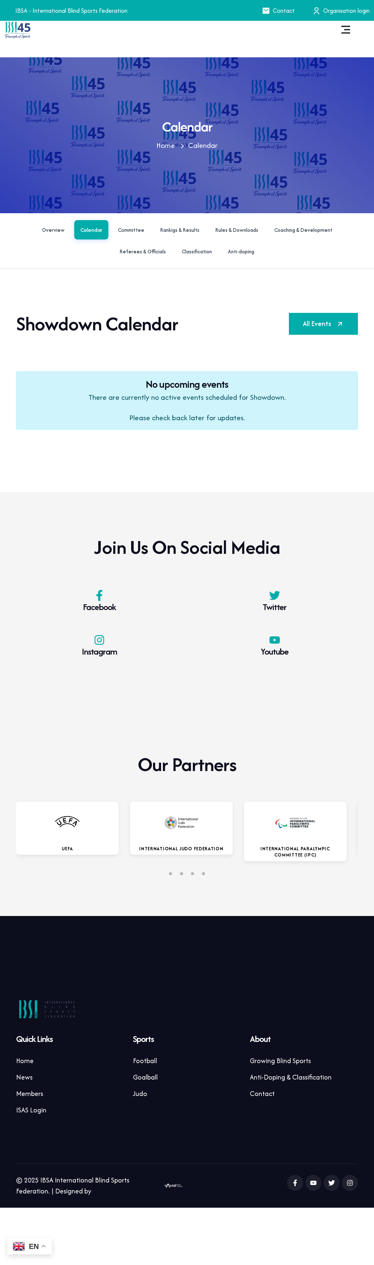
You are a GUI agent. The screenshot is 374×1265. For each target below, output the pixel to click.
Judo (140, 1094)
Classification (197, 251)
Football (145, 1061)
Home (165, 145)
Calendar (91, 230)
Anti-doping (241, 251)
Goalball (145, 1077)
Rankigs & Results (179, 230)
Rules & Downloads (236, 230)
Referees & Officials (143, 251)
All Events (317, 324)
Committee (131, 230)
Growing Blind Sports (280, 1061)
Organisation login (346, 10)
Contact (284, 10)
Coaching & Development (303, 230)
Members (29, 1094)
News (24, 1077)
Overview (53, 230)
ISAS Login (31, 1110)
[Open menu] (346, 30)
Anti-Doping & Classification (291, 1077)
